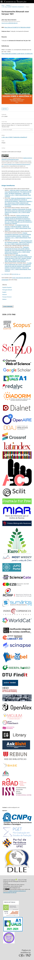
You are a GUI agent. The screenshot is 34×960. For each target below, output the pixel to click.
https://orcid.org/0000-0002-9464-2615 (10, 23)
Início (3, 5)
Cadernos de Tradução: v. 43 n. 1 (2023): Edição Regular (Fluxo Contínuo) (18, 195)
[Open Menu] (1, 1)
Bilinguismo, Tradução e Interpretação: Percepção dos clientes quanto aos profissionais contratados (18, 210)
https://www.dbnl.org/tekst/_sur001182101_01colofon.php (17, 53)
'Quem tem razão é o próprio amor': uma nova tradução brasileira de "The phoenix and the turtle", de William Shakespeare (18, 191)
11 (9, 274)
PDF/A (5, 109)
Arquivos (8, 5)
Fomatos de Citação (7, 129)
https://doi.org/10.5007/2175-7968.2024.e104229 (17, 27)
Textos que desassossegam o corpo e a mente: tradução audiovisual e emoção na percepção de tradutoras (18, 199)
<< (2, 274)
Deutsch (4, 294)
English (4, 292)
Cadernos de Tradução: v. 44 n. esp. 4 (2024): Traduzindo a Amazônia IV (18, 243)
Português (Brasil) (7, 290)
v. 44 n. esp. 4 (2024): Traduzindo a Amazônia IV (13, 7)
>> (19, 274)
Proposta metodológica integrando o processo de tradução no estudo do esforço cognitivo (18, 234)
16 (17, 274)
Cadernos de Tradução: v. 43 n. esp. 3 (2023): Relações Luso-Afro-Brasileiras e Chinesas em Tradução (18, 221)
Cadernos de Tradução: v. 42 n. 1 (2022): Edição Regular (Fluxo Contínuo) (18, 228)
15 (15, 274)
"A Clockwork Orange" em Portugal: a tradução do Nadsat (17, 225)
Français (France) (6, 297)
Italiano (4, 299)
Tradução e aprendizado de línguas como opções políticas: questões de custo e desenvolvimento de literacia (18, 248)
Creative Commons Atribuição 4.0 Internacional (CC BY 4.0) (14, 891)
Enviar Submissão (7, 306)
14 (14, 274)
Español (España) (7, 287)
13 (12, 274)
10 (7, 274)
